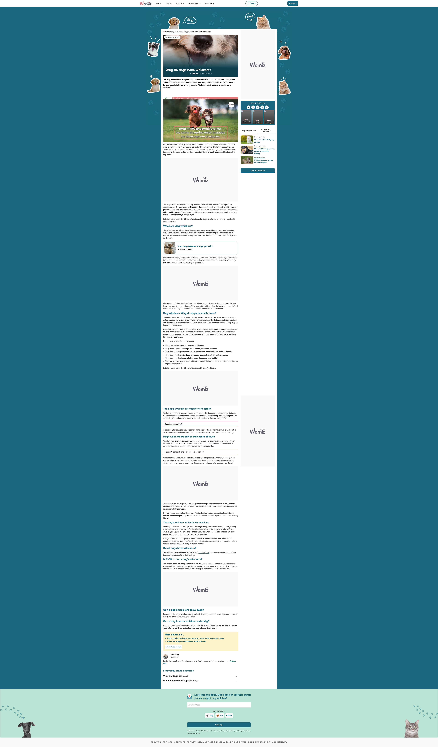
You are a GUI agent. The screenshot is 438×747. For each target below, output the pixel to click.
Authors (168, 742)
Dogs (173, 32)
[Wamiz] (145, 3)
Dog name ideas (259, 157)
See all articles (258, 170)
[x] (253, 107)
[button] (200, 676)
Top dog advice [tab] (249, 130)
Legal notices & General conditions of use (222, 742)
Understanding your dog (185, 32)
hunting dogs (203, 552)
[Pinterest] (267, 107)
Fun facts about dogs (203, 32)
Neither (229, 715)
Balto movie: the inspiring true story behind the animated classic (195, 638)
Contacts (179, 742)
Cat (221, 715)
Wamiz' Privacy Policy (228, 731)
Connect (292, 3)
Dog (211, 715)
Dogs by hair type (260, 137)
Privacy (191, 742)
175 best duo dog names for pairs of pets (263, 161)
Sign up (219, 725)
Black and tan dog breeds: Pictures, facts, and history (264, 151)
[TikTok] (262, 107)
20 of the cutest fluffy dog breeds (264, 141)
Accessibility (279, 742)
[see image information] (236, 36)
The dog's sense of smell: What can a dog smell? (184, 452)
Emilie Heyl (195, 73)
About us (156, 742)
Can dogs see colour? (173, 424)
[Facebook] (248, 107)
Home (167, 32)
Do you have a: (219, 711)
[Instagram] (257, 107)
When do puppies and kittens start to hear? (186, 641)
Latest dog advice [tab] (266, 130)
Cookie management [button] (259, 742)
